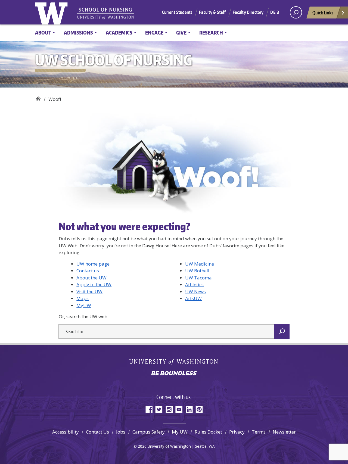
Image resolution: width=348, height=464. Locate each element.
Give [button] (181, 32)
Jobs (120, 432)
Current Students (177, 12)
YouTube (179, 409)
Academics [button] (119, 32)
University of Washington (52, 12)
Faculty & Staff (212, 12)
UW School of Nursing (38, 97)
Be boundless (174, 373)
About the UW (91, 278)
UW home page (93, 264)
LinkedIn (189, 409)
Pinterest (199, 409)
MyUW (83, 305)
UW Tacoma (198, 278)
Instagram (169, 409)
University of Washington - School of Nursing (105, 13)
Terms (259, 432)
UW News (195, 291)
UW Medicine (199, 264)
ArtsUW (193, 298)
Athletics (194, 284)
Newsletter (284, 432)
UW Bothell (197, 270)
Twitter (159, 409)
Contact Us (97, 432)
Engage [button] (154, 32)
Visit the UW (89, 291)
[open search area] (296, 12)
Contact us (87, 270)
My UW (180, 432)
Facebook (149, 409)
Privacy (237, 432)
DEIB (274, 12)
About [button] (43, 32)
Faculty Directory (248, 12)
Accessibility (65, 432)
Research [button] (211, 32)
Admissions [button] (78, 32)
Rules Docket (208, 432)
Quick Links (322, 12)
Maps (82, 298)
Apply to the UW (93, 284)
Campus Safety (148, 432)
